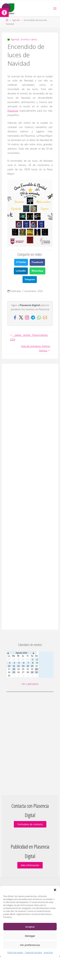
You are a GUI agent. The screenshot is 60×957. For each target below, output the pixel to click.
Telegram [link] (29, 279)
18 (14, 669)
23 (36, 669)
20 (23, 669)
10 (9, 666)
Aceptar (30, 926)
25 (14, 672)
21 (28, 669)
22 (32, 669)
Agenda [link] (16, 20)
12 (18, 666)
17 (9, 669)
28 (28, 672)
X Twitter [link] (21, 262)
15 (32, 666)
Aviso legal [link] (48, 952)
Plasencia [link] (13, 110)
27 (23, 672)
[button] (55, 890)
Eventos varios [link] (29, 39)
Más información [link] (30, 865)
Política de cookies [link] (15, 952)
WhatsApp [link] (37, 270)
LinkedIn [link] (21, 270)
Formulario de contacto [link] (30, 824)
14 (28, 666)
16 (36, 666)
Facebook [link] (37, 262)
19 (18, 669)
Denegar (30, 935)
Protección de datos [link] (33, 952)
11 (14, 666)
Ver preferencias (30, 945)
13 (23, 666)
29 (32, 672)
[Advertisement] (30, 497)
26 (18, 672)
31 (9, 675)
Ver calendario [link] (30, 684)
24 (9, 672)
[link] (4, 12)
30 (36, 672)
